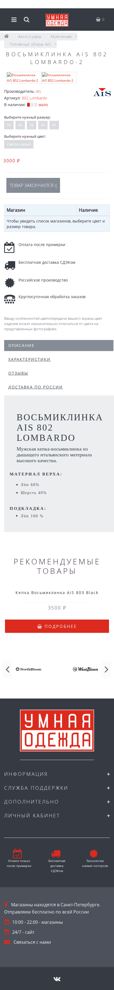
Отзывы (18, 373)
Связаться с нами (32, 942)
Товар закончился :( (33, 185)
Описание (21, 345)
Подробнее (60, 626)
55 (9, 124)
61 (54, 124)
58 (31, 124)
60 (43, 124)
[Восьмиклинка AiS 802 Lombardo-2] (24, 77)
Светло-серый (19, 144)
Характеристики (29, 359)
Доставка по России (35, 387)
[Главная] (6, 36)
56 (20, 124)
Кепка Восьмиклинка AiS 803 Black (57, 592)
